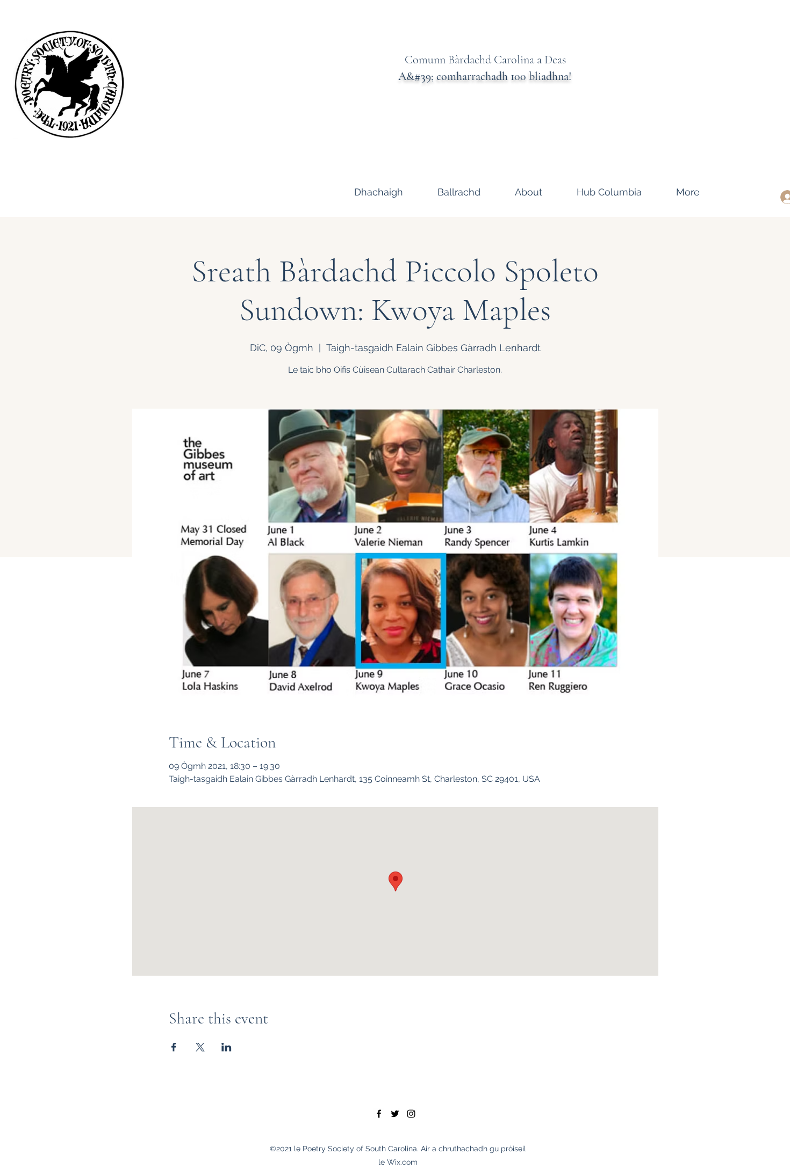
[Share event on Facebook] (174, 1047)
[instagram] (411, 1113)
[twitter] (395, 1113)
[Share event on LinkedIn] (226, 1047)
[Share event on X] (200, 1047)
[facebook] (379, 1113)
